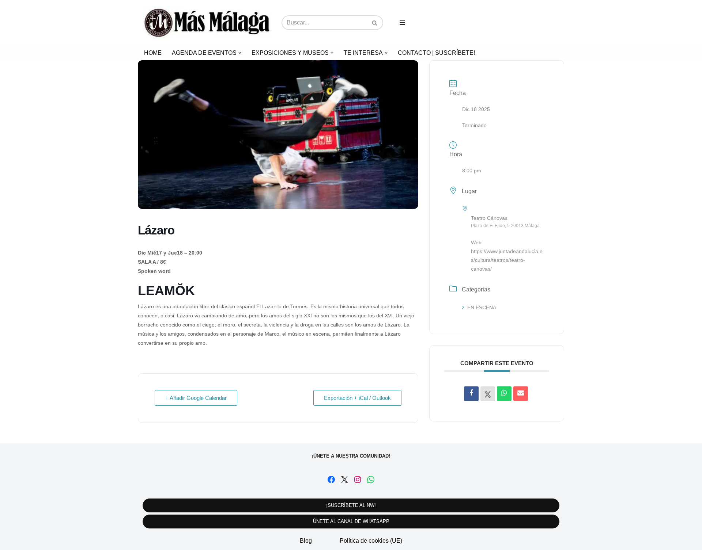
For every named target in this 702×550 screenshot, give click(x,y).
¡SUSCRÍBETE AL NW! (351, 505)
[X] (344, 479)
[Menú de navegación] (402, 22)
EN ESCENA (481, 307)
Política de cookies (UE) (371, 541)
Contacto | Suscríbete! (436, 53)
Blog (306, 541)
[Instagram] (357, 479)
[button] (239, 52)
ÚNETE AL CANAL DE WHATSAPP (351, 521)
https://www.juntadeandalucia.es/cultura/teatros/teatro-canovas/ (507, 260)
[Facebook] (331, 479)
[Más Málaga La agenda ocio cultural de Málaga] (207, 23)
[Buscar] (375, 22)
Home (153, 53)
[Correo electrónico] (520, 393)
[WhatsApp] (370, 479)
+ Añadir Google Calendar (196, 398)
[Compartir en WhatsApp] (504, 393)
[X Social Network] (487, 393)
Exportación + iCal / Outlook (357, 398)
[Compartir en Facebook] (471, 393)
